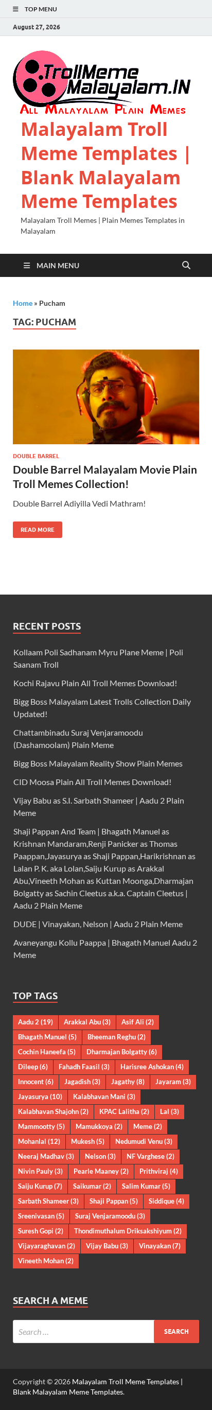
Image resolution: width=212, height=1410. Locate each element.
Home (22, 303)
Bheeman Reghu (116, 1037)
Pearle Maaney (101, 1171)
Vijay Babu (107, 1246)
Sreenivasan (41, 1216)
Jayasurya (40, 1096)
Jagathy (128, 1081)
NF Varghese (150, 1156)
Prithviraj (158, 1171)
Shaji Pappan (114, 1201)
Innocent (36, 1081)
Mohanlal (39, 1141)
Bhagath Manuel (47, 1037)
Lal (169, 1111)
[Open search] (186, 265)
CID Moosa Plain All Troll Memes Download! (92, 782)
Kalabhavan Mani (104, 1096)
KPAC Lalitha (124, 1111)
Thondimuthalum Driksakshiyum (128, 1231)
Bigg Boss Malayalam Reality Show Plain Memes (98, 763)
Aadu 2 (35, 1022)
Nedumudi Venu (143, 1141)
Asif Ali (137, 1022)
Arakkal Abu (87, 1022)
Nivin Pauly (40, 1171)
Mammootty (41, 1126)
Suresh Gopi (40, 1231)
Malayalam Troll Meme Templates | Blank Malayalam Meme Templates (106, 165)
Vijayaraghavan (46, 1246)
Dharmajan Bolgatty (121, 1052)
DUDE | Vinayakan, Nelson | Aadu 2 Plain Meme (98, 924)
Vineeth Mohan (46, 1261)
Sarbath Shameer (48, 1201)
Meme (147, 1126)
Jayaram (173, 1081)
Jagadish (82, 1081)
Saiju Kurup (40, 1186)
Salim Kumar (146, 1186)
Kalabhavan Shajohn (53, 1111)
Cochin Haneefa (47, 1052)
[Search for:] (106, 1331)
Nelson (100, 1156)
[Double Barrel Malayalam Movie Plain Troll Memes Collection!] (106, 397)
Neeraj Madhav (46, 1156)
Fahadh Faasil (84, 1067)
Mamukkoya (99, 1126)
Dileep (33, 1067)
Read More (34, 527)
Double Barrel (36, 456)
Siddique (166, 1201)
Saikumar (92, 1186)
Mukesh (87, 1141)
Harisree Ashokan (152, 1067)
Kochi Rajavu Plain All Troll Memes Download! (95, 683)
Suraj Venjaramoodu (110, 1216)
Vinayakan (160, 1246)
